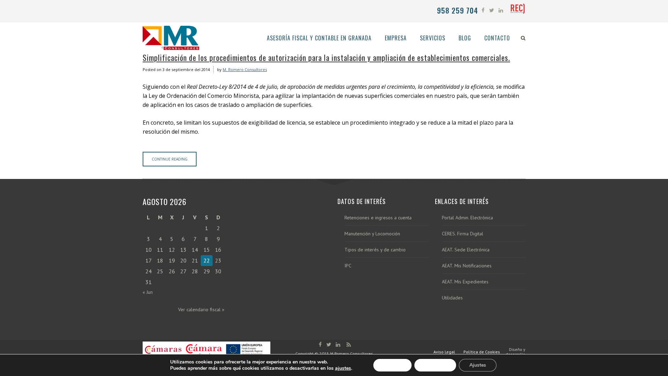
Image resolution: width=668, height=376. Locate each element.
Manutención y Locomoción (372, 234)
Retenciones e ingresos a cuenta (378, 218)
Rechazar (435, 365)
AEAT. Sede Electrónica (466, 250)
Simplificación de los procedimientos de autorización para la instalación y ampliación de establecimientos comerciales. (326, 57)
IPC (347, 266)
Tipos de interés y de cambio (375, 250)
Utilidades (452, 298)
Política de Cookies (481, 351)
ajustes (343, 368)
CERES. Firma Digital (462, 234)
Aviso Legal (444, 351)
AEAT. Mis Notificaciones (467, 266)
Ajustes (477, 365)
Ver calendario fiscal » (201, 309)
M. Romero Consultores (245, 69)
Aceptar (392, 365)
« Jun (148, 292)
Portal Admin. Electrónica (467, 218)
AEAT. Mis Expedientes (465, 282)
